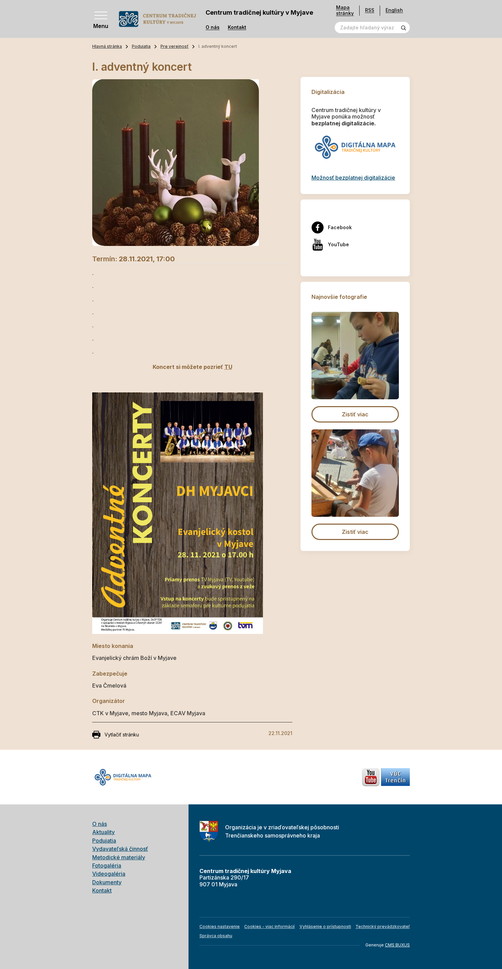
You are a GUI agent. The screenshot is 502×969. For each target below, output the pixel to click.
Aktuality (103, 832)
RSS (369, 10)
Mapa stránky (345, 10)
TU (228, 366)
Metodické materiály (118, 857)
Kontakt (237, 27)
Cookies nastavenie (219, 926)
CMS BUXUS (397, 944)
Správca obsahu (215, 935)
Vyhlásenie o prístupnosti (325, 926)
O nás (213, 27)
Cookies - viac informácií (269, 926)
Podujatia (141, 46)
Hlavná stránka (107, 46)
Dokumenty (107, 882)
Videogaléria (108, 873)
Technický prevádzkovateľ (382, 926)
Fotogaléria (106, 865)
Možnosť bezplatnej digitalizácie (353, 177)
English (394, 10)
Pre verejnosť (175, 46)
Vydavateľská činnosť (120, 848)
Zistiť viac (355, 414)
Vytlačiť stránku (121, 734)
